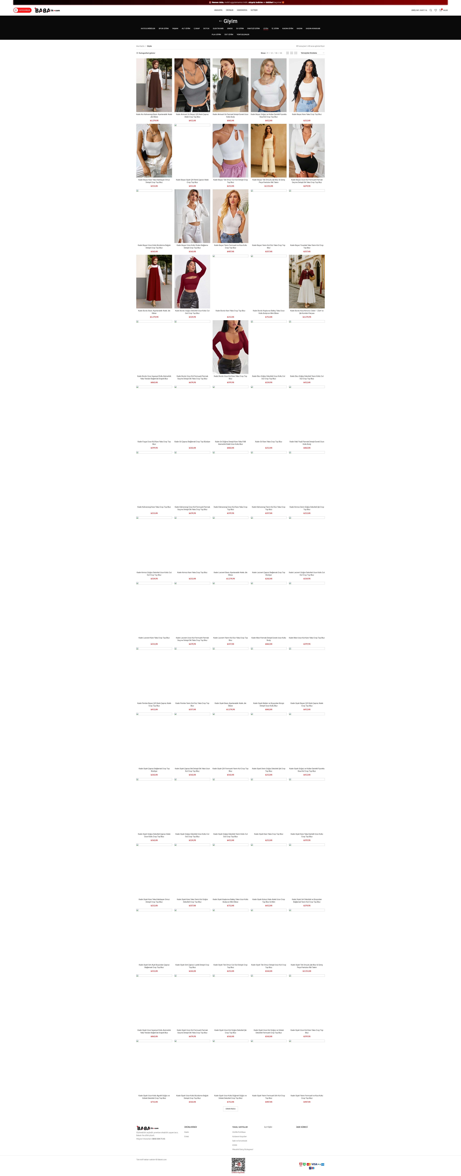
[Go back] (221, 21)
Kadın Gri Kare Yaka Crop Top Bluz (268, 442)
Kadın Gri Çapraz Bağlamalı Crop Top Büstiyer (192, 442)
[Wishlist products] (435, 10)
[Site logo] (47, 10)
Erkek (186, 1136)
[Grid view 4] (295, 53)
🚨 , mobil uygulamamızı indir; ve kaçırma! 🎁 (295, 2)
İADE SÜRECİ (302, 1127)
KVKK (234, 1145)
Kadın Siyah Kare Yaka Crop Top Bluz (268, 834)
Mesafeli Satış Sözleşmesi (242, 1149)
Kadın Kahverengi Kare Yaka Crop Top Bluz (154, 507)
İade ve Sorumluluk (239, 1141)
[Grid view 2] (287, 53)
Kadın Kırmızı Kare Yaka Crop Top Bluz (192, 572)
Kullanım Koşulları (239, 1136)
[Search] (430, 10)
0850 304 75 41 (158, 1139)
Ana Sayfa (140, 46)
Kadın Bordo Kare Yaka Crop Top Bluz (230, 311)
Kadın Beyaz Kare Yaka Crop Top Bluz (307, 114)
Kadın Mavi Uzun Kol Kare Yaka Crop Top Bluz (307, 638)
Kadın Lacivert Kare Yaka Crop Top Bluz (154, 638)
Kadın (186, 1132)
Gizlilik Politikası (239, 1132)
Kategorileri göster (147, 53)
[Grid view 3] (291, 53)
